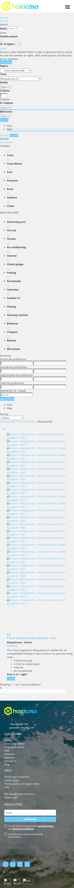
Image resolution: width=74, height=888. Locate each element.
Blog (6, 764)
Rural (10, 189)
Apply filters (7, 398)
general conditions (23, 828)
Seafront (12, 197)
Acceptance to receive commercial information (25, 835)
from (10, 674)
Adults (4, 82)
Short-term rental (14, 743)
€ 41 (15, 674)
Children (5, 90)
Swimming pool (16, 221)
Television (13, 289)
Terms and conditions (16, 776)
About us (9, 757)
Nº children (6, 103)
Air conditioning (16, 247)
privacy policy (46, 826)
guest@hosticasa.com (21, 727)
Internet (12, 255)
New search (7, 142)
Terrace (11, 238)
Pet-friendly (14, 281)
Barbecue (12, 323)
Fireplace (12, 332)
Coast (10, 155)
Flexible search (9, 36)
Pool (9, 172)
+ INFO (11, 678)
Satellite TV (13, 298)
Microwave (13, 348)
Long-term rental (14, 747)
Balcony (11, 340)
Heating (11, 306)
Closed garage (15, 264)
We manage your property (19, 794)
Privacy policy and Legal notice (21, 783)
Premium (12, 180)
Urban (10, 206)
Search (4, 17)
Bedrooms (6, 111)
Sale (6, 750)
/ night (23, 674)
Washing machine (17, 315)
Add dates (6, 62)
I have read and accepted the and (31, 827)
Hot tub (11, 230)
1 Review (12, 645)
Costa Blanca (14, 163)
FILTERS (4, 21)
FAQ (6, 787)
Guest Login (11, 797)
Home (7, 740)
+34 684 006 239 (18, 724)
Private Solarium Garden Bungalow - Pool (31, 638)
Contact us (10, 761)
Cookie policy (11, 780)
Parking (11, 272)
